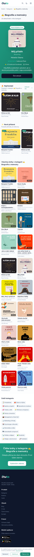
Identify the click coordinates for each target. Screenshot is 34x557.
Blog (2, 506)
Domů (3, 9)
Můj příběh (17, 51)
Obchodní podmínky (7, 525)
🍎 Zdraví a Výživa (19, 402)
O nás (3, 509)
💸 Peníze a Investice (9, 413)
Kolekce (3, 495)
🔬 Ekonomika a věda (9, 428)
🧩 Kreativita (20, 435)
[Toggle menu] (31, 3)
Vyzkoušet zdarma (17, 463)
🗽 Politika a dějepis (8, 435)
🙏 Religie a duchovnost (10, 439)
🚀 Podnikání (23, 439)
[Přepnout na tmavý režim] (26, 3)
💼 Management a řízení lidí (10, 417)
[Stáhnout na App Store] (5, 537)
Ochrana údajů (5, 522)
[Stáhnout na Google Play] (6, 541)
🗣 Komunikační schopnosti (10, 431)
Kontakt (3, 514)
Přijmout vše (25, 554)
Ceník (3, 498)
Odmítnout (15, 554)
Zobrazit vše (27, 88)
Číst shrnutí (17, 76)
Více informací (19, 550)
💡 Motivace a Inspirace (22, 410)
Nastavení (5, 554)
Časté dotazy (5, 511)
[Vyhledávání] (22, 3)
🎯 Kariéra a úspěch (8, 406)
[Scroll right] (32, 106)
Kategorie (9, 9)
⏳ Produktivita (7, 402)
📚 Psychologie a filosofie (10, 424)
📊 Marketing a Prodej (9, 421)
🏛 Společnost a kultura (24, 406)
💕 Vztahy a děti (7, 410)
